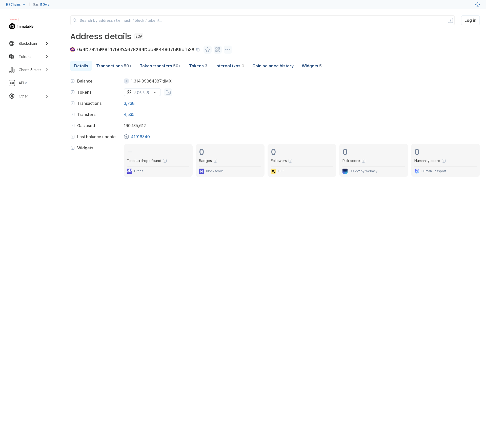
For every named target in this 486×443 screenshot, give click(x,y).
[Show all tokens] (168, 92)
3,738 (129, 103)
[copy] (198, 49)
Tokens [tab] (198, 65)
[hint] (72, 81)
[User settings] (477, 4)
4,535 (129, 114)
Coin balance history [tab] (273, 65)
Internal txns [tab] (229, 65)
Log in (470, 20)
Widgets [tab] (312, 65)
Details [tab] (81, 65)
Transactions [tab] (114, 65)
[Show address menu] (228, 50)
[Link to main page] (24, 26)
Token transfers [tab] (160, 65)
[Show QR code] (218, 50)
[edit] (208, 50)
